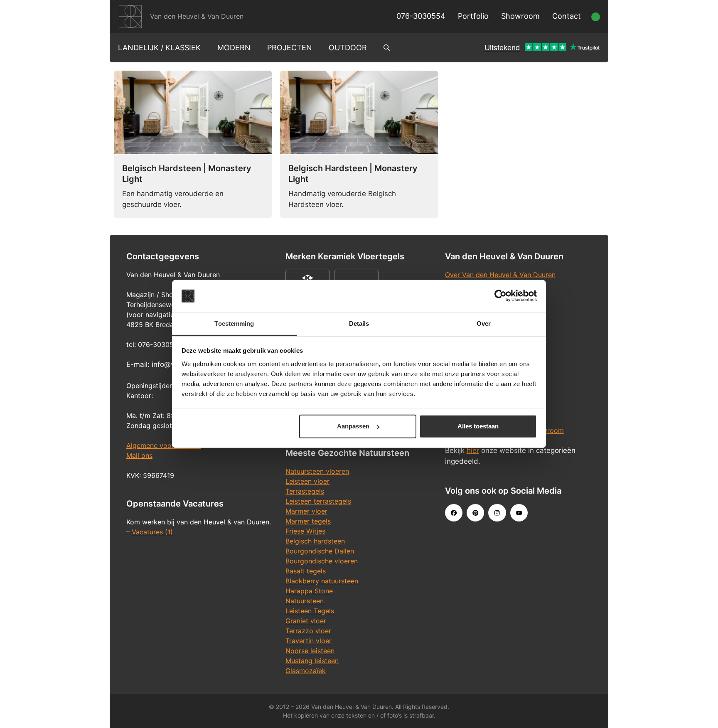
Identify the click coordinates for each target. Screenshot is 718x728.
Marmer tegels (308, 521)
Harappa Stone (309, 591)
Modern (234, 47)
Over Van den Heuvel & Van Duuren (500, 275)
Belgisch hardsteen (315, 541)
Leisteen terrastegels (318, 501)
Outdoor (348, 47)
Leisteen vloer (307, 481)
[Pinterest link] (475, 512)
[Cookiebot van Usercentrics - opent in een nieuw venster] (500, 296)
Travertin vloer (308, 641)
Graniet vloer (305, 621)
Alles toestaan (478, 426)
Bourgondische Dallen (319, 551)
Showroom (520, 16)
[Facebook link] (453, 512)
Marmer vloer (306, 511)
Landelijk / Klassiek (159, 47)
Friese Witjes (305, 531)
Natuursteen (304, 601)
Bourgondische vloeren (321, 561)
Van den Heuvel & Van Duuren (196, 16)
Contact (566, 16)
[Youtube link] (519, 512)
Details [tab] (359, 323)
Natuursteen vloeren (317, 471)
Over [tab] (484, 323)
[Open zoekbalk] (386, 47)
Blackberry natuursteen (321, 581)
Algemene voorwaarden (163, 445)
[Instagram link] (497, 512)
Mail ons (139, 455)
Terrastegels (304, 491)
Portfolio (473, 16)
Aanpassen (353, 426)
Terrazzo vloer (308, 631)
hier (473, 450)
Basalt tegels (305, 571)
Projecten (289, 47)
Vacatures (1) (152, 532)
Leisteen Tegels (309, 611)
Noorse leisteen (309, 651)
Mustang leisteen (312, 661)
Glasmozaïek (305, 671)
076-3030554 (420, 16)
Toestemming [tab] (234, 323)
